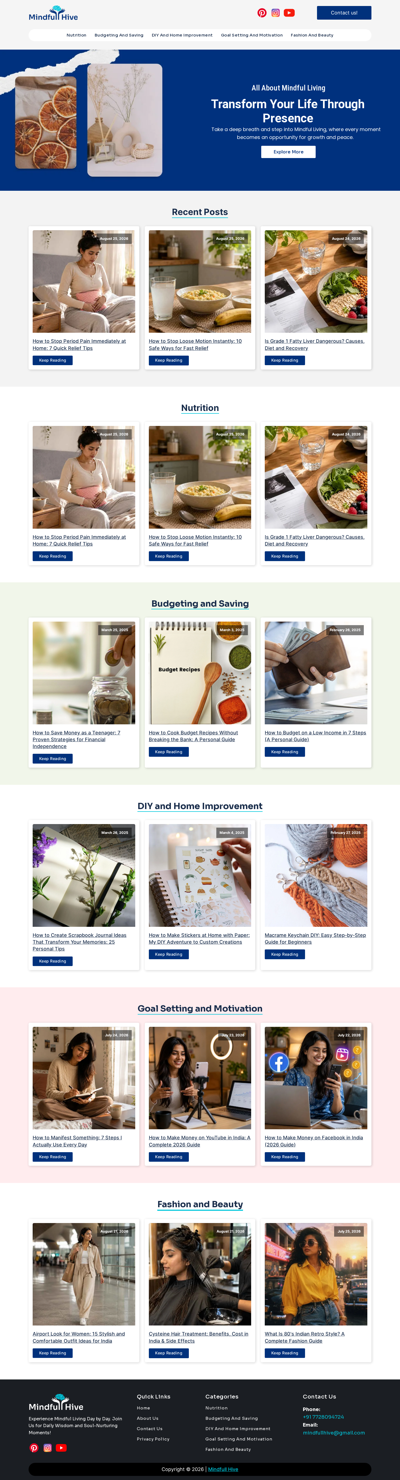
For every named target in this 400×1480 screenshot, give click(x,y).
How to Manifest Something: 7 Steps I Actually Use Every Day (77, 1141)
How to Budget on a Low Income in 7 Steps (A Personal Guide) (315, 736)
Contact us (150, 1428)
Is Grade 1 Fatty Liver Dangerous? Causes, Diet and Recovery (315, 344)
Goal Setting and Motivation (252, 35)
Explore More (288, 152)
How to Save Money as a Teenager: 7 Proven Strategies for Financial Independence (76, 739)
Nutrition (77, 35)
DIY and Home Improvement (182, 35)
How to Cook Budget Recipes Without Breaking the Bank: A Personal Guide (193, 736)
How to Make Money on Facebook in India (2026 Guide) (314, 1141)
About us (148, 1418)
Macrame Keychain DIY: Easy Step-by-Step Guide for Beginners (315, 938)
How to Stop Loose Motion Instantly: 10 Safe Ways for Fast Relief (195, 344)
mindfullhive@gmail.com (334, 1433)
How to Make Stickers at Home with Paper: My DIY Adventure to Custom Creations (199, 938)
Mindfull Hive (223, 1469)
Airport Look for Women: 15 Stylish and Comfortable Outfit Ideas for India (79, 1337)
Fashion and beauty (312, 35)
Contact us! (344, 13)
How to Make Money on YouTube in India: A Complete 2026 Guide (200, 1141)
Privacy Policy (153, 1439)
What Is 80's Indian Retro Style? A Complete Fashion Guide (305, 1337)
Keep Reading (52, 360)
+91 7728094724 (323, 1417)
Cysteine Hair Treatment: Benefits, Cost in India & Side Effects (198, 1337)
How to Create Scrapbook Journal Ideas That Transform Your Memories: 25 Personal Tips (80, 942)
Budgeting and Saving (119, 35)
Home (143, 1408)
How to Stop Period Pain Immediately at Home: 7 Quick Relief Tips (79, 344)
